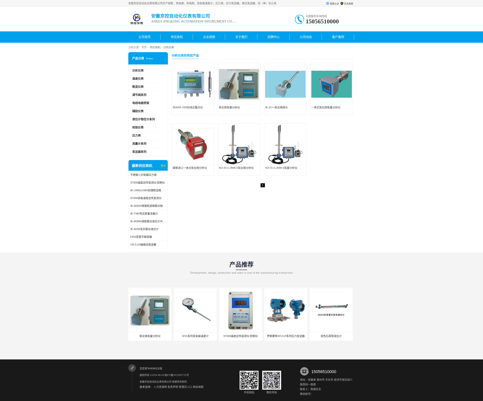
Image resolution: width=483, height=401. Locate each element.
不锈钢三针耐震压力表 (143, 174)
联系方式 (144, 48)
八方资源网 (160, 387)
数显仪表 (138, 86)
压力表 (136, 135)
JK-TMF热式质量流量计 (144, 213)
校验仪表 (138, 127)
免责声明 (173, 387)
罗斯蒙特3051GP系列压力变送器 (240, 336)
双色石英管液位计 (285, 336)
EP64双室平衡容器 (141, 236)
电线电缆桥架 (140, 103)
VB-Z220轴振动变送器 (143, 244)
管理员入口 (185, 387)
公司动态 (306, 37)
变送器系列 (139, 151)
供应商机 (177, 37)
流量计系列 (139, 143)
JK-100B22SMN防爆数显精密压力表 (148, 190)
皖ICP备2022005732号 (177, 375)
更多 (163, 165)
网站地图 (198, 387)
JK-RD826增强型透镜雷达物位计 (148, 205)
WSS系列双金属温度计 (150, 336)
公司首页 (144, 37)
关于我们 (241, 37)
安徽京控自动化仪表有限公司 (156, 381)
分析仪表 (168, 47)
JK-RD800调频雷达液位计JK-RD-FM (148, 221)
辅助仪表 (138, 111)
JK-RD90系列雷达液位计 (144, 229)
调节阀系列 (139, 94)
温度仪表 (138, 78)
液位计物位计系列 (143, 119)
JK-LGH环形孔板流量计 (331, 336)
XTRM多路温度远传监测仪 (146, 198)
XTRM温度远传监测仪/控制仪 (147, 182)
